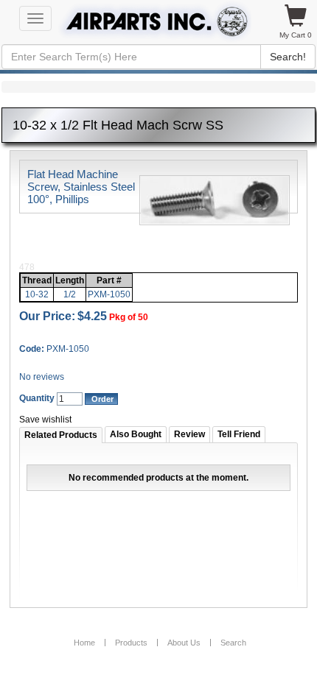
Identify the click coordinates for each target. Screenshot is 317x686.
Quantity (37, 398)
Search (233, 642)
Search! (288, 57)
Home (84, 642)
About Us (184, 642)
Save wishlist (45, 419)
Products (131, 642)
